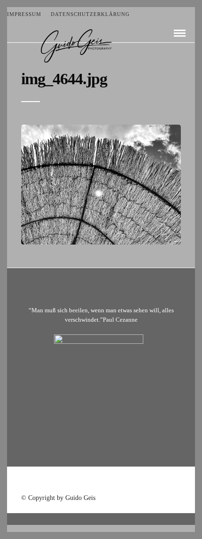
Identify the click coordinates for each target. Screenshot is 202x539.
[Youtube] (101, 481)
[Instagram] (125, 481)
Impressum (24, 14)
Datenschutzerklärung (90, 14)
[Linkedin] (113, 481)
